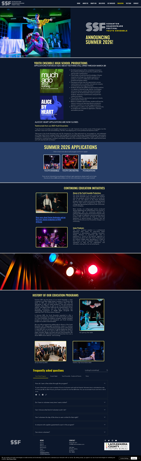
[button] (111, 3)
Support (42, 451)
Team (41, 449)
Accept (134, 458)
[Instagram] (112, 440)
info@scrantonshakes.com (76, 444)
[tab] (40, 376)
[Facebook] (105, 440)
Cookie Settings (124, 458)
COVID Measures (45, 454)
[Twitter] (109, 440)
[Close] (139, 458)
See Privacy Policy (11, 459)
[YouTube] (116, 440)
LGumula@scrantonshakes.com (59, 178)
